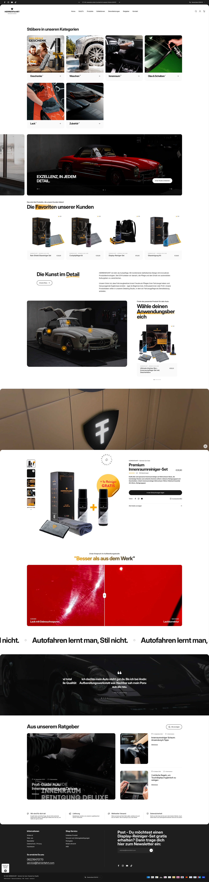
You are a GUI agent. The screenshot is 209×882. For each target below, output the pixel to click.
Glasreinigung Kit (154, 256)
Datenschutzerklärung (16, 878)
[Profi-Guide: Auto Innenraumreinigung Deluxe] (71, 766)
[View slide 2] (156, 380)
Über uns (30, 838)
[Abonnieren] (151, 850)
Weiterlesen (35, 794)
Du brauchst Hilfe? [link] (177, 498)
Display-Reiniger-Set (116, 256)
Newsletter (30, 841)
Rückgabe (69, 841)
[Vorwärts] (119, 2)
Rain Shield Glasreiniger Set (40, 256)
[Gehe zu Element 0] (31, 464)
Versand (27, 878)
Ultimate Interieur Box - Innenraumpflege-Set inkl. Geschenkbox (150, 370)
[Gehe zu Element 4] (31, 492)
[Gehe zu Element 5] (31, 502)
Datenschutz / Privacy (34, 844)
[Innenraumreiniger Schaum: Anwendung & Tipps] (134, 748)
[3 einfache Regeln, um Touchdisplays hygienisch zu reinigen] (134, 785)
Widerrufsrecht (71, 844)
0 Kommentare (53, 779)
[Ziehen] (104, 595)
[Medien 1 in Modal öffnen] (79, 502)
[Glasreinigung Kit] (163, 232)
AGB (67, 846)
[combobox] (197, 2)
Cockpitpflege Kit (76, 256)
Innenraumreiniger (128, 736)
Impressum (31, 846)
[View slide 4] (160, 380)
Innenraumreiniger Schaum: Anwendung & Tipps (163, 738)
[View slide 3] (158, 380)
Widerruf (30, 835)
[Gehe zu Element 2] (31, 473)
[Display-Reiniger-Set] (124, 232)
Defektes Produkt (72, 835)
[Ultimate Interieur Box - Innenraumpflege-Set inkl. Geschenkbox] (157, 343)
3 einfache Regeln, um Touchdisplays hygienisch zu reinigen (163, 777)
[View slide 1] (154, 380)
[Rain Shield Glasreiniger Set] (45, 232)
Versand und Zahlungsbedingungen (78, 838)
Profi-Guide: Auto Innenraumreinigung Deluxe (54, 786)
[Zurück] (79, 2)
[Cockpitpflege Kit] (85, 232)
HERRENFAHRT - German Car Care (39, 253)
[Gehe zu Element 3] (31, 483)
